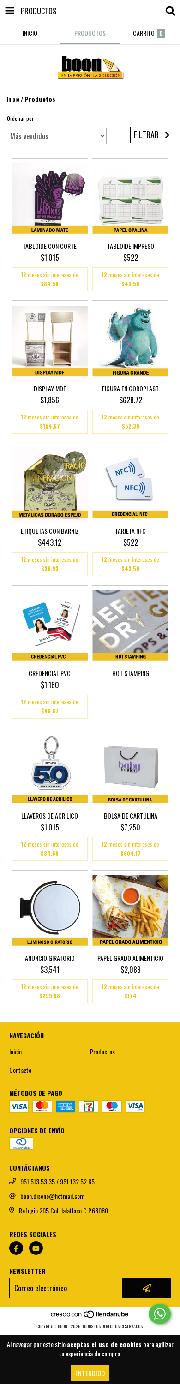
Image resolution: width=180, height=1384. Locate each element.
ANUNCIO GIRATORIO (50, 958)
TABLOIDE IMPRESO (130, 246)
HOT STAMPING (130, 673)
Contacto (20, 1070)
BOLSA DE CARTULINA (130, 815)
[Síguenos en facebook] (16, 1248)
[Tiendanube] (90, 1316)
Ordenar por (20, 118)
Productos (102, 1051)
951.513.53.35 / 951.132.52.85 (57, 1181)
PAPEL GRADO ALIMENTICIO (130, 958)
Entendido (90, 1373)
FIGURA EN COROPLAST (130, 388)
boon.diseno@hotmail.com (52, 1196)
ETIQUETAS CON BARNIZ (50, 531)
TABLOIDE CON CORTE (50, 246)
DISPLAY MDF (50, 388)
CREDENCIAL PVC (50, 673)
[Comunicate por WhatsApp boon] (160, 1314)
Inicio (13, 99)
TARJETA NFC (130, 531)
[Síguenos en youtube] (36, 1248)
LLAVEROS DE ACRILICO (49, 815)
